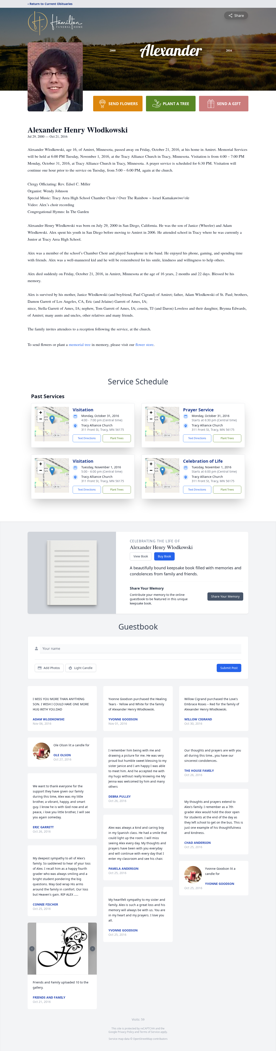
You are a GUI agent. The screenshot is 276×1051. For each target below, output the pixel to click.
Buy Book (164, 556)
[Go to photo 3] (56, 972)
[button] (52, 419)
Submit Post (229, 668)
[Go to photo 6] (63, 972)
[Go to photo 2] (53, 972)
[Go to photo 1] (51, 972)
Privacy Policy (126, 1032)
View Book (140, 556)
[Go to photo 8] (69, 972)
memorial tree (80, 344)
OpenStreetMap (142, 1039)
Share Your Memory (225, 596)
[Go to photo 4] (58, 972)
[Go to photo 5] (61, 972)
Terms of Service (150, 1032)
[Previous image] (31, 948)
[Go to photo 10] (74, 972)
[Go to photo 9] (71, 972)
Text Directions (87, 438)
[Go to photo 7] (66, 972)
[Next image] (92, 948)
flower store (144, 344)
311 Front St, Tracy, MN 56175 (102, 430)
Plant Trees (117, 438)
